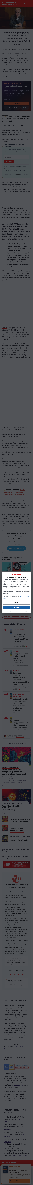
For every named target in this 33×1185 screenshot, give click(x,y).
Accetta (16, 607)
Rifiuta (16, 602)
